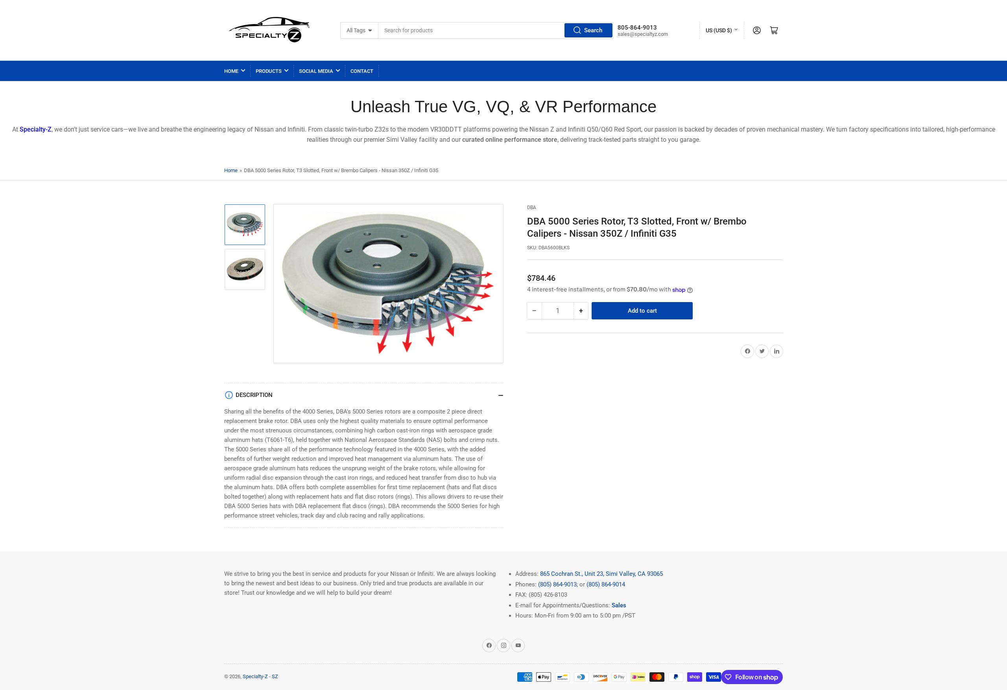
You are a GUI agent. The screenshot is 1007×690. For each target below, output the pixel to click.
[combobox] (496, 30)
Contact (361, 71)
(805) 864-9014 (605, 584)
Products (269, 71)
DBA (531, 207)
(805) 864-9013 (557, 584)
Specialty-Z (255, 676)
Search (593, 30)
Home (231, 71)
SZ (275, 676)
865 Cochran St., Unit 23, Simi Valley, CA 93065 (601, 573)
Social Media (316, 71)
